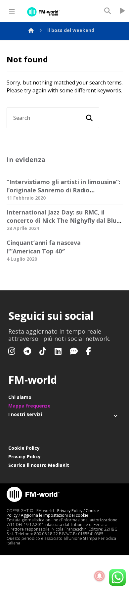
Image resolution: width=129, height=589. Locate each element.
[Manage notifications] (99, 576)
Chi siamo (19, 397)
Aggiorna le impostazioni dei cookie (54, 515)
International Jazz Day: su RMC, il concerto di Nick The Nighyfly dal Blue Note (63, 220)
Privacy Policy (24, 456)
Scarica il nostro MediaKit (38, 465)
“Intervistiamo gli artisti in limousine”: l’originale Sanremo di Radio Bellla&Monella (63, 190)
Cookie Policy (24, 448)
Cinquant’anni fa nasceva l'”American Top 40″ (44, 247)
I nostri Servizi (25, 414)
